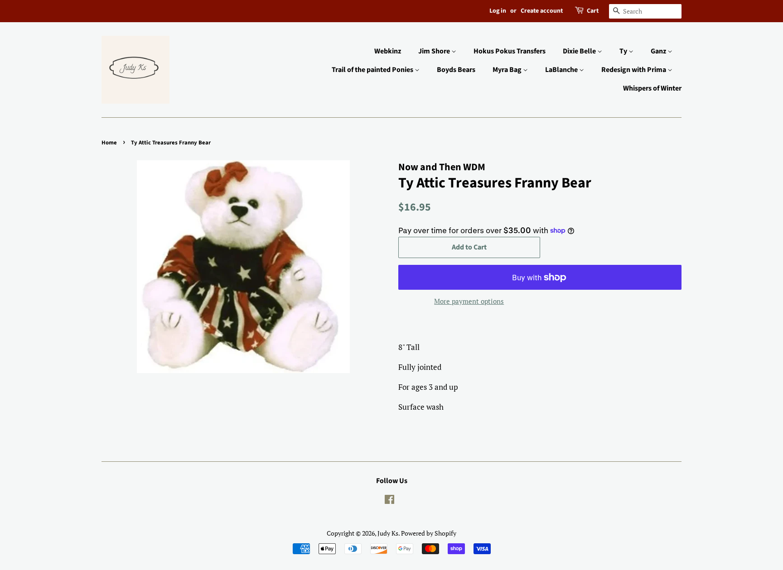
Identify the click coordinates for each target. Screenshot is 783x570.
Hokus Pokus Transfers (510, 51)
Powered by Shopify (428, 533)
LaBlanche (562, 70)
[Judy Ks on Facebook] (389, 501)
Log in (497, 10)
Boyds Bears (456, 70)
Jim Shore (434, 51)
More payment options (469, 301)
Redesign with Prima (634, 70)
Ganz (659, 51)
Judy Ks (387, 533)
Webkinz (387, 51)
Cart (593, 10)
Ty (623, 51)
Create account (542, 10)
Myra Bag (508, 70)
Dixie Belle (580, 51)
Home (109, 143)
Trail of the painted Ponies (373, 70)
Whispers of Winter (652, 88)
